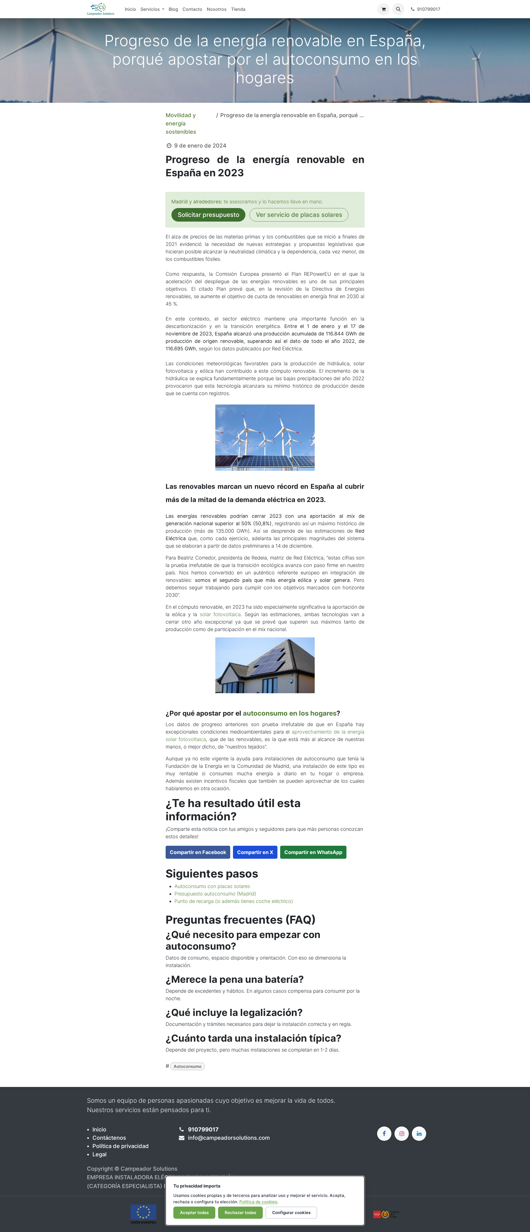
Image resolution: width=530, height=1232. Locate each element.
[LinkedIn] (419, 1133)
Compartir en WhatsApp (313, 852)
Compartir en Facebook (198, 852)
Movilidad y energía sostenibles (181, 123)
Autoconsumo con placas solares (212, 886)
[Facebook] (384, 1133)
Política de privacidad (120, 1146)
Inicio (99, 1129)
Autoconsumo (188, 1066)
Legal (99, 1154)
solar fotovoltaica (220, 614)
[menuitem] (130, 9)
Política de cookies (258, 1201)
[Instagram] (401, 1133)
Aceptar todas (194, 1212)
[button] (398, 9)
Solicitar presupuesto (208, 214)
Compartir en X (255, 852)
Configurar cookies (291, 1212)
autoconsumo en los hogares (289, 713)
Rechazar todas (240, 1212)
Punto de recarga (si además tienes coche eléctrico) (233, 901)
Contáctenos (109, 1137)
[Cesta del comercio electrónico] (383, 9)
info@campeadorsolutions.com (229, 1137)
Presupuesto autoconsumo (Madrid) (215, 894)
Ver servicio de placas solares (299, 214)
